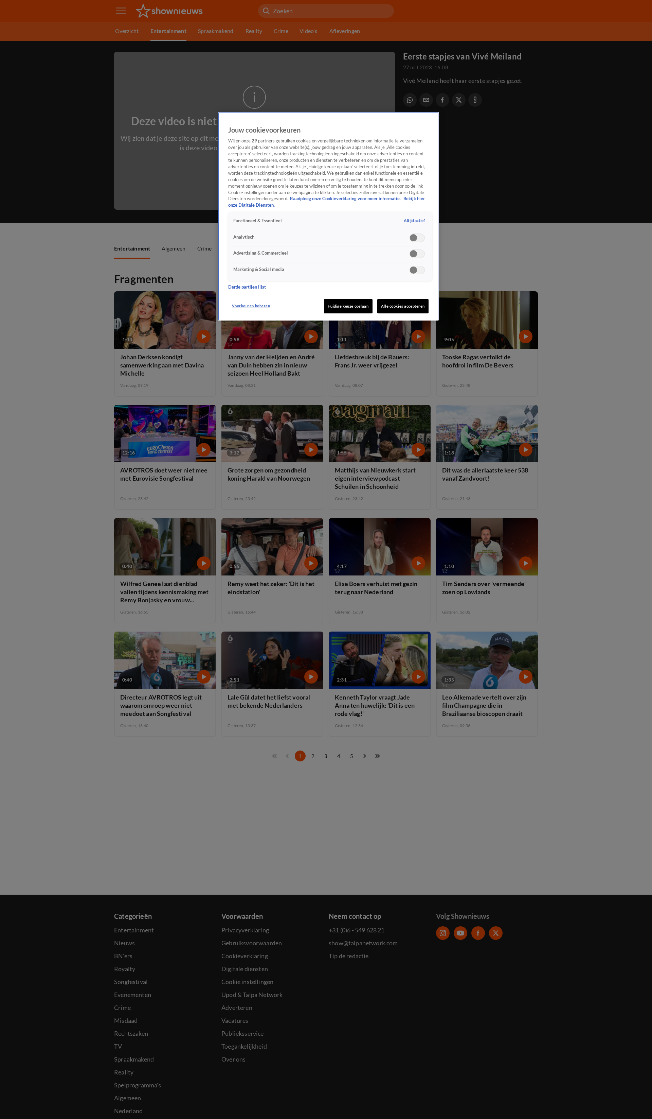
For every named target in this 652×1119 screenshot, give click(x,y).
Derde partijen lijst (247, 287)
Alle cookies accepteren (403, 306)
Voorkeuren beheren (251, 306)
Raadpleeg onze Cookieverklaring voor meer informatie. (346, 199)
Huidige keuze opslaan (348, 306)
